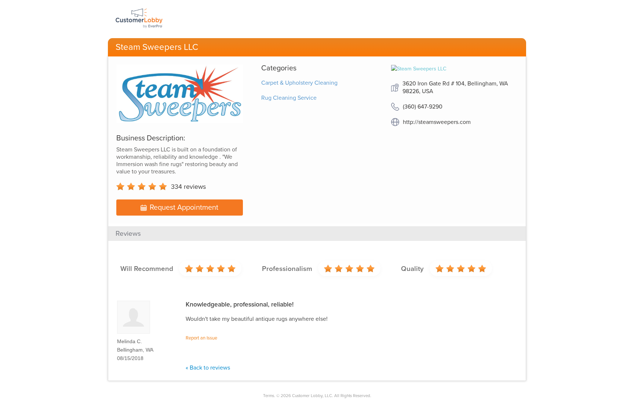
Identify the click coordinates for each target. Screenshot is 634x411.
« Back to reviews (208, 367)
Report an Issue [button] (201, 338)
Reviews (128, 234)
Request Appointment (184, 207)
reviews (188, 187)
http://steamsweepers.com (437, 122)
